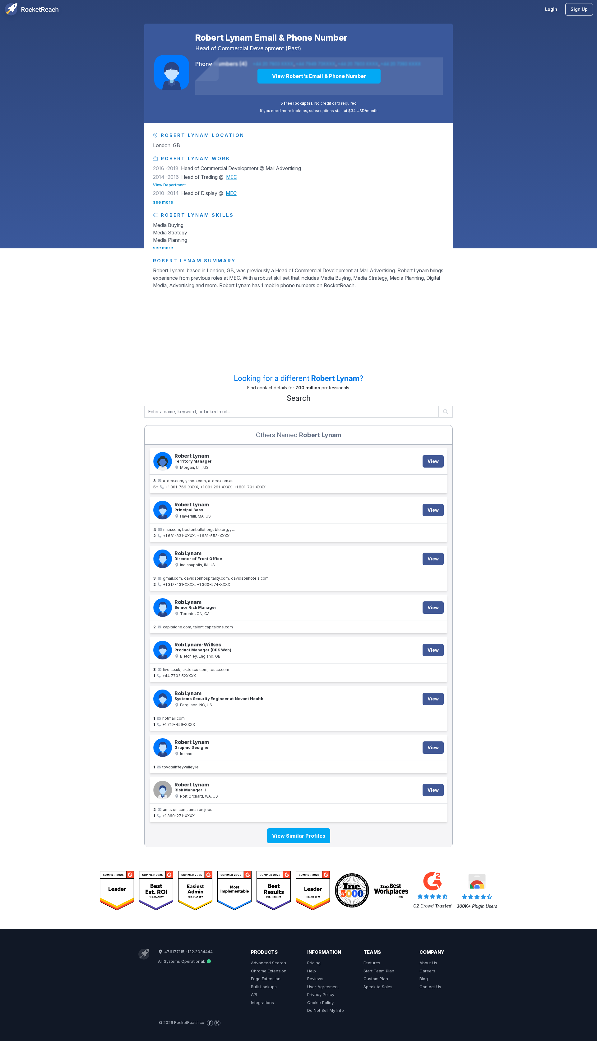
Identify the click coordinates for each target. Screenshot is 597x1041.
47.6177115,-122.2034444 (187, 951)
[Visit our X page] (217, 1023)
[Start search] (446, 412)
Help (311, 970)
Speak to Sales (377, 986)
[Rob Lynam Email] (162, 607)
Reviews (315, 978)
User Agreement (323, 986)
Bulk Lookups (264, 986)
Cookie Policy (320, 1002)
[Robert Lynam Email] (162, 747)
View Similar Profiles (298, 836)
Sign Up (579, 9)
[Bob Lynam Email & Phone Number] (162, 699)
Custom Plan (375, 978)
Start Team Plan (378, 970)
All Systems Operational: (182, 961)
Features (371, 962)
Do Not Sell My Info (325, 1010)
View (433, 461)
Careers (427, 970)
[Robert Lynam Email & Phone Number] (171, 72)
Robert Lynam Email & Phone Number (271, 37)
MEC (231, 177)
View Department (169, 185)
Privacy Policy (320, 994)
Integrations (262, 1002)
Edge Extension (265, 978)
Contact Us (430, 986)
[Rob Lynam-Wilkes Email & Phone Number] (162, 650)
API (254, 994)
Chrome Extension (268, 970)
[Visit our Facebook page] (210, 1023)
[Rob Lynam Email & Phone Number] (162, 559)
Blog (423, 978)
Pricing (314, 962)
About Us (428, 962)
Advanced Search (268, 962)
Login (551, 9)
